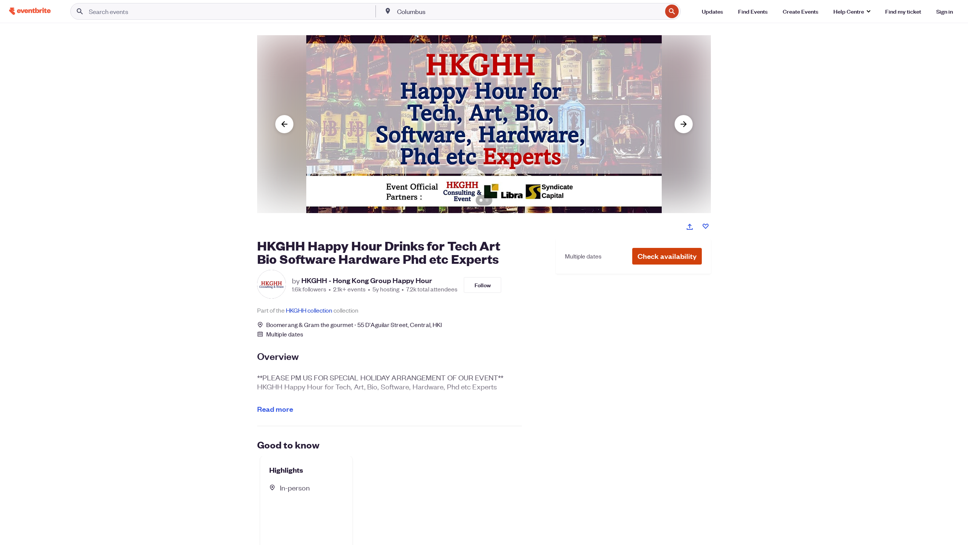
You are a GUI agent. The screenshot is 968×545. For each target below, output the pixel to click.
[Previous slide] (284, 124)
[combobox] (528, 11)
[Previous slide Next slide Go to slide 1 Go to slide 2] (484, 124)
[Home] (30, 11)
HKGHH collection (309, 310)
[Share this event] (689, 226)
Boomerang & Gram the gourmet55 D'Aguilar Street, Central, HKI (354, 325)
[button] (667, 256)
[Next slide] (684, 124)
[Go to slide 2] (487, 200)
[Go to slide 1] (480, 200)
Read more (275, 409)
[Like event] (705, 226)
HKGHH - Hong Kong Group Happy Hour (366, 280)
